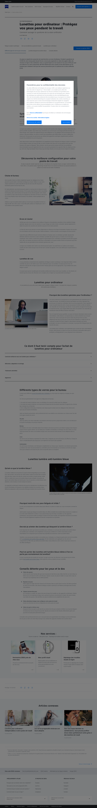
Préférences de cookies (34, 122)
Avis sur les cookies (32, 117)
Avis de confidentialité (36, 112)
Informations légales (43, 117)
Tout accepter (66, 122)
